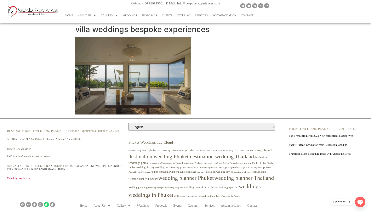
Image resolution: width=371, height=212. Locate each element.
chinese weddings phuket (182, 150)
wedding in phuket (241, 172)
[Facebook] (242, 5)
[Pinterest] (254, 5)
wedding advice (224, 171)
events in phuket (215, 163)
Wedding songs (180, 196)
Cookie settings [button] (18, 178)
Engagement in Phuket (171, 163)
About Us (84, 15)
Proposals (149, 15)
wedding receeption (157, 188)
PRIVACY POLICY (55, 169)
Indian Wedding (267, 163)
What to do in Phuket (230, 196)
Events (167, 15)
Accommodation (224, 15)
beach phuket (149, 150)
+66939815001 (24, 149)
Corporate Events (202, 150)
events (204, 163)
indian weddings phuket (175, 167)
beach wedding (163, 150)
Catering (183, 15)
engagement (155, 163)
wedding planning (138, 187)
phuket (267, 167)
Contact (247, 15)
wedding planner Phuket (186, 178)
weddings (250, 186)
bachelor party (134, 150)
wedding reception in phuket (201, 187)
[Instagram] (260, 5)
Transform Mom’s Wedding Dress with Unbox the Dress (320, 153)
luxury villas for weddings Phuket (202, 167)
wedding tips (213, 195)
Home (69, 15)
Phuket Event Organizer (139, 172)
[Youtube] (248, 5)
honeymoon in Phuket (248, 163)
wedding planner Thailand (244, 178)
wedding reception (174, 188)
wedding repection (228, 187)
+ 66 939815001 (153, 3)
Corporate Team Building (222, 150)
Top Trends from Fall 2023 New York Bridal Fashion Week (321, 135)
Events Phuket (229, 163)
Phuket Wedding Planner (164, 171)
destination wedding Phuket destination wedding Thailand (191, 156)
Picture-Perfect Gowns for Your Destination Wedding (318, 144)
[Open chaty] (360, 202)
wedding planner (258, 171)
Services (201, 15)
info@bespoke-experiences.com (33, 155)
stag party (201, 172)
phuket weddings (187, 171)
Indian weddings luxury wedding (146, 167)
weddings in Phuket (150, 195)
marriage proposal (227, 167)
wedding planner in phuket (143, 178)
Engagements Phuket (191, 163)
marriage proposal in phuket (250, 167)
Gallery (107, 15)
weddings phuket (197, 195)
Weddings (130, 15)
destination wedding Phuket (253, 150)
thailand (211, 171)
